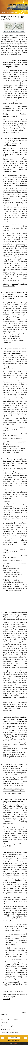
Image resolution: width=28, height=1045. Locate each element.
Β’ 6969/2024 (15, 624)
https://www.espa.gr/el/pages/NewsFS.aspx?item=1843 (15, 285)
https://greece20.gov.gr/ (11, 812)
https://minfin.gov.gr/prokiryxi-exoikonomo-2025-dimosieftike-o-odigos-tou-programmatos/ (14, 791)
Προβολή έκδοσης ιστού (14, 1040)
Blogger (16, 1043)
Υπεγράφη (6, 622)
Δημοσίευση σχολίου (7, 1029)
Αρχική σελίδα (14, 1037)
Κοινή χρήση (4, 1022)
